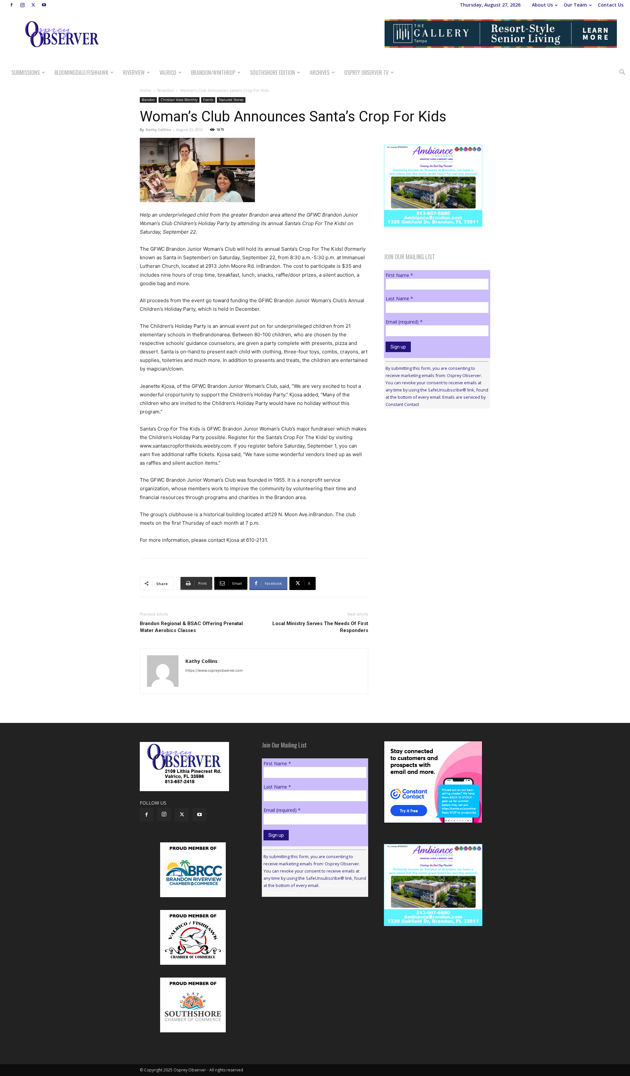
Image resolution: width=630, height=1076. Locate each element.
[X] (33, 5)
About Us (542, 5)
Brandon (166, 90)
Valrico (167, 72)
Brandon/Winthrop (213, 72)
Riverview (134, 72)
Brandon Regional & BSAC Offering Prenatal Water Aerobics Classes (191, 627)
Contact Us (610, 5)
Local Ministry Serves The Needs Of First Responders (320, 627)
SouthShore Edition (272, 72)
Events (208, 99)
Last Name (399, 298)
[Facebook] (11, 5)
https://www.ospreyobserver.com (214, 670)
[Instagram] (22, 5)
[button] (622, 73)
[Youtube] (44, 5)
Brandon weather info (433, 474)
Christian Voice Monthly (179, 99)
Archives (319, 72)
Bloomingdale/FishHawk (81, 72)
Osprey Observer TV (366, 72)
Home (145, 90)
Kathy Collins (158, 129)
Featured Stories (231, 99)
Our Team (575, 5)
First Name (399, 275)
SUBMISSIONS (25, 72)
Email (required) (404, 322)
